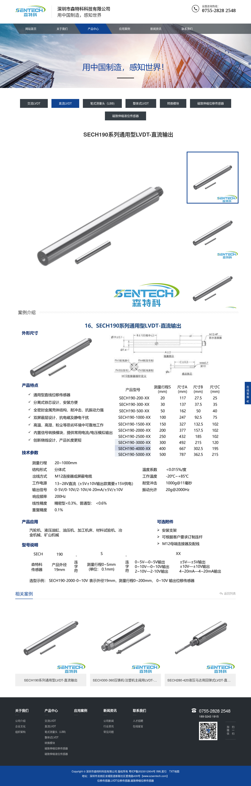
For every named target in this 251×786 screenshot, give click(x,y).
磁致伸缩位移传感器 (210, 103)
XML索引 (161, 771)
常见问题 (108, 732)
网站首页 (30, 29)
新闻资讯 (155, 29)
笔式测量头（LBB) (102, 103)
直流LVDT (65, 103)
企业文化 (20, 726)
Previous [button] (30, 227)
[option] (100, 226)
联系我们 (187, 29)
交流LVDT (33, 103)
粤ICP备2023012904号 (142, 771)
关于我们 (62, 29)
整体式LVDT (141, 103)
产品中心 (93, 29)
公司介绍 (20, 721)
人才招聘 (138, 721)
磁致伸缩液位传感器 (125, 116)
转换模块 (173, 103)
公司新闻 (108, 721)
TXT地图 (174, 771)
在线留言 (138, 726)
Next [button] (170, 227)
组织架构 (20, 732)
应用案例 (124, 29)
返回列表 (230, 593)
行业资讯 (108, 726)
